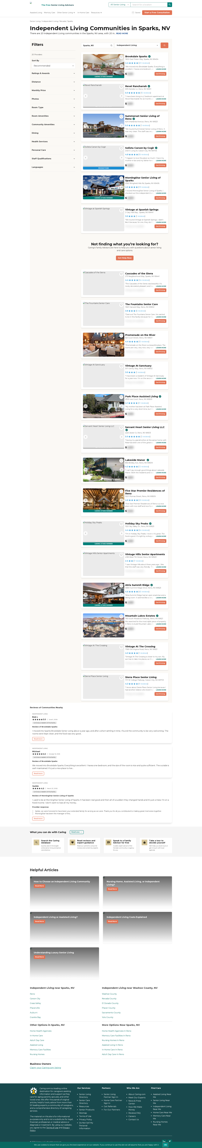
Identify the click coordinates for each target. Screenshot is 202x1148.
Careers (132, 1116)
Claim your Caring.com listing (45, 1067)
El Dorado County (110, 1003)
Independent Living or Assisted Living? (56, 919)
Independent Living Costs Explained (127, 919)
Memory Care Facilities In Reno (116, 1036)
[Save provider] (121, 57)
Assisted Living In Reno (112, 1045)
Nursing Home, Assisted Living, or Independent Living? (133, 885)
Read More (39, 886)
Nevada (63, 21)
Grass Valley (35, 1003)
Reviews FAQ (134, 1113)
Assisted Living (36, 1045)
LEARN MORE (161, 69)
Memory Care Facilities (40, 1050)
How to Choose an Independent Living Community (62, 883)
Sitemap (83, 1113)
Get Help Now (125, 258)
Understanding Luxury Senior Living (54, 954)
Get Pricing (160, 74)
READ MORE (122, 33)
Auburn (33, 1013)
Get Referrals (110, 1106)
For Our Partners (112, 1110)
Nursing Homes (37, 1054)
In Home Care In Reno (112, 1050)
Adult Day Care (37, 1040)
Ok (165, 1145)
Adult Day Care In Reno (113, 1054)
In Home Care (36, 1036)
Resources (84, 1106)
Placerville (35, 1008)
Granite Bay (35, 1017)
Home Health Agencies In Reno (116, 1031)
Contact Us (133, 1119)
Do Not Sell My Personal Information (86, 1126)
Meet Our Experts (136, 1097)
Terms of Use (52, 1128)
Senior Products (86, 1110)
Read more (38, 739)
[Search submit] (164, 45)
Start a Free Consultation (157, 12)
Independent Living (50, 21)
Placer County (108, 1008)
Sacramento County (111, 1013)
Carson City (35, 999)
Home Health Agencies (40, 1031)
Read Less (75, 832)
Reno (32, 994)
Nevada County (109, 999)
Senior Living (35, 21)
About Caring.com (136, 1094)
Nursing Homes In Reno (113, 1040)
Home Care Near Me (162, 1112)
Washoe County (109, 994)
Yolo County (107, 1017)
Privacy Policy (85, 1119)
